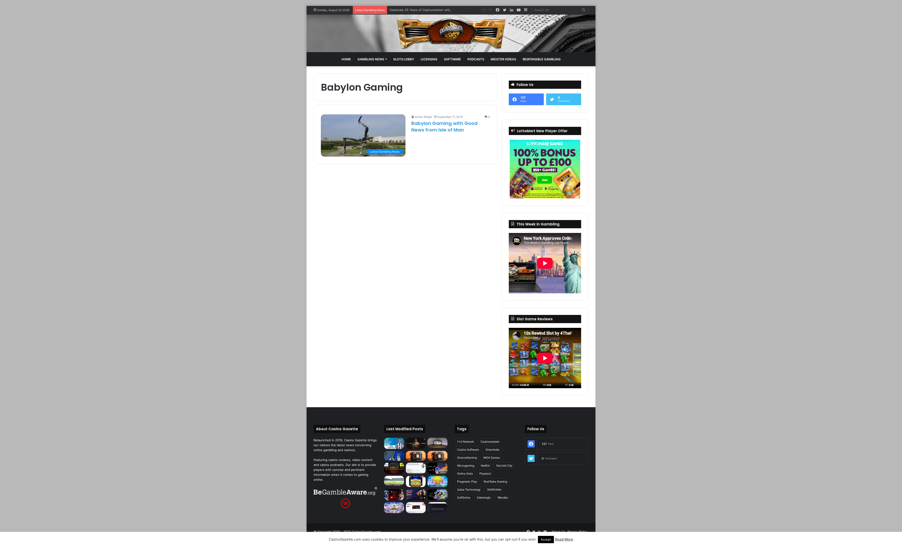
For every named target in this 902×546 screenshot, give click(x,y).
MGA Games (491, 457)
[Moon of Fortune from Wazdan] (416, 481)
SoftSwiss (463, 497)
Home (346, 59)
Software (452, 59)
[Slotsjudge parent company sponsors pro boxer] (416, 443)
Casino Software (468, 449)
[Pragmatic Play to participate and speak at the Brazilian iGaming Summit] (437, 468)
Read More (564, 539)
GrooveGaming (467, 457)
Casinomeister (490, 441)
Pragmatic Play (467, 481)
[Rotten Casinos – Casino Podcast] (437, 443)
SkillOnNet (494, 489)
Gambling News (371, 59)
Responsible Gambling (542, 59)
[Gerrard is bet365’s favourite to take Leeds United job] (394, 481)
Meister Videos (503, 59)
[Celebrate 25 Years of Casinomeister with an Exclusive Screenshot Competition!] (394, 468)
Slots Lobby (403, 59)
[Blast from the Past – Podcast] (416, 456)
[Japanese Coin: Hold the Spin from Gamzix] (437, 481)
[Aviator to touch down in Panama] (416, 507)
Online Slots (465, 473)
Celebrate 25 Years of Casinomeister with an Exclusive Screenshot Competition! (448, 10)
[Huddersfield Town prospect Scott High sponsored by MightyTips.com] (394, 443)
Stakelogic (484, 497)
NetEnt (485, 465)
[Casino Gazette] (451, 33)
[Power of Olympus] (394, 507)
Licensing (429, 59)
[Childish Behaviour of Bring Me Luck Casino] (437, 456)
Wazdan (503, 497)
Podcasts (475, 59)
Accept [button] (546, 539)
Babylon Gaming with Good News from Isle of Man (444, 126)
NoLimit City (504, 465)
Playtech (485, 473)
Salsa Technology (469, 489)
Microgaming (465, 465)
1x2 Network (465, 441)
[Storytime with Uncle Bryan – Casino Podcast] (394, 456)
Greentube (492, 449)
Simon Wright (423, 117)
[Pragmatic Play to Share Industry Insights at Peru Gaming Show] (437, 494)
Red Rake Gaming (495, 481)
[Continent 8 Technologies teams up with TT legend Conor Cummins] (437, 507)
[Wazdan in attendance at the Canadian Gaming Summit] (416, 494)
